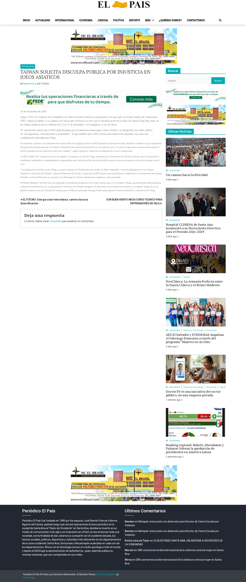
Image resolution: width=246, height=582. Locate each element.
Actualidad (42, 20)
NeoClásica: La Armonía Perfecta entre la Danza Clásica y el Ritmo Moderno (194, 283)
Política (118, 20)
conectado (56, 221)
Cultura (186, 277)
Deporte (134, 20)
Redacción (29, 83)
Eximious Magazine (106, 574)
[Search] (220, 20)
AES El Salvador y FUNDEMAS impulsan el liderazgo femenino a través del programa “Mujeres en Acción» (195, 338)
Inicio (26, 20)
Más (148, 20)
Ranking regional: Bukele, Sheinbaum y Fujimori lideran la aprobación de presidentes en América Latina (195, 448)
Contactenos (196, 20)
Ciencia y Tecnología (193, 330)
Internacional (64, 20)
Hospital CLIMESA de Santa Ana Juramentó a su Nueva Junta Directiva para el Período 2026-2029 (193, 228)
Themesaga (29, 577)
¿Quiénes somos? (170, 20)
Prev (74, 46)
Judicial (102, 20)
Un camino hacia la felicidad (186, 175)
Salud (222, 387)
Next (172, 46)
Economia (85, 20)
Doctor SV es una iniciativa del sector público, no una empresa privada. (193, 393)
